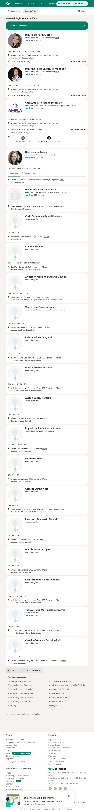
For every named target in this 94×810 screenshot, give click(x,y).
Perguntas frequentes (58, 758)
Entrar (52, 3)
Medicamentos (54, 750)
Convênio (31, 11)
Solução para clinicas (15, 778)
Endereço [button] (14, 173)
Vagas (18, 753)
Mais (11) (53, 705)
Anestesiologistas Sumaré (19, 701)
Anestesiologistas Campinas (20, 685)
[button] (84, 25)
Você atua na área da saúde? (71, 3)
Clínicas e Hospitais (56, 742)
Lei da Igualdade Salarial (16, 761)
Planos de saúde (55, 745)
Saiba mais (39, 804)
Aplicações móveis (56, 761)
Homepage (10, 714)
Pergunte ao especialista (59, 747)
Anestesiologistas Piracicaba (20, 689)
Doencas (52, 756)
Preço (8, 773)
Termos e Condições (15, 756)
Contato (9, 750)
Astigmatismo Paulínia (59, 689)
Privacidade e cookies (15, 739)
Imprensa (10, 758)
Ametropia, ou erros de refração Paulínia (67, 685)
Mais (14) (12, 705)
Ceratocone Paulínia (58, 697)
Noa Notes (13, 781)
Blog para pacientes (57, 764)
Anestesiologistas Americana (20, 693)
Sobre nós (10, 747)
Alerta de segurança (14, 789)
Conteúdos (10, 784)
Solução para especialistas (17, 775)
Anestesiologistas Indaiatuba (20, 697)
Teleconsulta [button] (29, 173)
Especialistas (53, 739)
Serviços (52, 753)
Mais (57, 37)
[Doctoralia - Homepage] (8, 3)
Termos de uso (12, 786)
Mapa (83, 11)
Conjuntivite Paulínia (58, 701)
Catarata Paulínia (56, 693)
